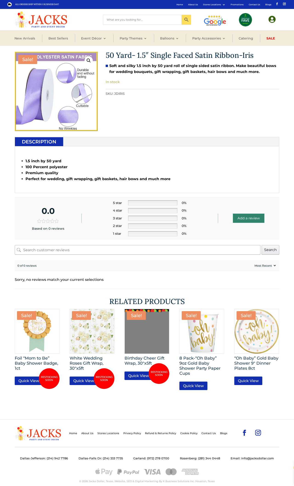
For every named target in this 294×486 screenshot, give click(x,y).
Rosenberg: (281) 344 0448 (200, 458)
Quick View (28, 381)
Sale (270, 38)
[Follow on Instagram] (284, 3)
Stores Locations (212, 4)
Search (270, 250)
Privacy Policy (132, 433)
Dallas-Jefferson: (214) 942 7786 (44, 458)
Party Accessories (206, 38)
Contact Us (254, 4)
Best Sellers (58, 38)
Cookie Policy (189, 433)
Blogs (268, 4)
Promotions (237, 4)
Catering (246, 38)
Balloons (167, 38)
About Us (193, 4)
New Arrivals (24, 38)
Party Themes (131, 38)
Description (39, 142)
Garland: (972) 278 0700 (151, 458)
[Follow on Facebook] (276, 3)
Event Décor (91, 38)
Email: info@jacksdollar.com (252, 458)
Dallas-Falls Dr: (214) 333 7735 (101, 458)
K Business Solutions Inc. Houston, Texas (189, 481)
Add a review (248, 218)
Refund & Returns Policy (160, 433)
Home (179, 4)
